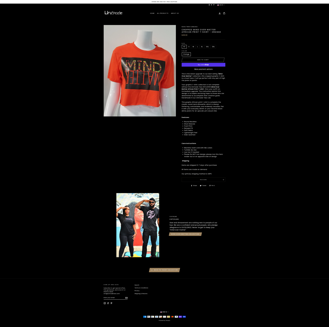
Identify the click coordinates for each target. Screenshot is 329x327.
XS (184, 47)
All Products (162, 13)
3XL (213, 47)
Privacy (137, 291)
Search (137, 285)
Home (152, 13)
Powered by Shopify (164, 320)
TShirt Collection (191, 27)
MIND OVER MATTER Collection (185, 234)
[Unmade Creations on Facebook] (108, 303)
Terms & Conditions (141, 288)
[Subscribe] (126, 298)
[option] (164, 2)
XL (202, 47)
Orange (186, 54)
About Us (175, 13)
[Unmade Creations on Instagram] (105, 303)
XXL (207, 47)
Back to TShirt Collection (166, 270)
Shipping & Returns (141, 293)
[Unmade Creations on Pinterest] (111, 303)
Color (184, 51)
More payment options (203, 69)
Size (183, 43)
